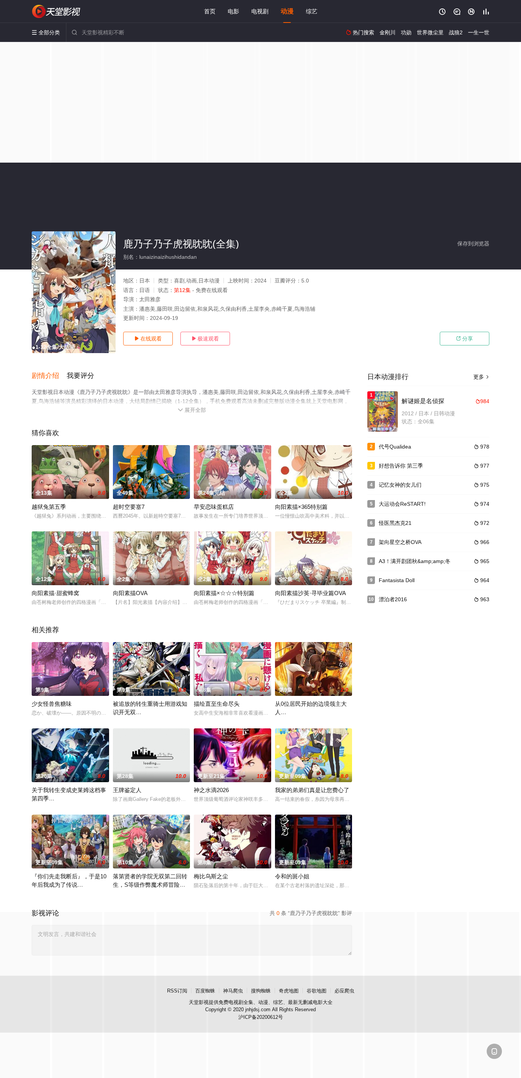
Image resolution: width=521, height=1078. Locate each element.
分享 (464, 339)
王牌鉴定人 (127, 790)
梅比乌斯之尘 (211, 876)
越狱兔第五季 (49, 506)
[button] (49, 376)
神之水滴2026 (211, 790)
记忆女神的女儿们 (400, 485)
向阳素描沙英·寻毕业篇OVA (310, 593)
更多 (481, 377)
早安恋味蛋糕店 (214, 506)
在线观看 (148, 339)
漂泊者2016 (393, 599)
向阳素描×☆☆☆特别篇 (224, 593)
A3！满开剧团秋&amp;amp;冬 (414, 561)
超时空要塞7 (129, 506)
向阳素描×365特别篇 (301, 506)
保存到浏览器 (473, 243)
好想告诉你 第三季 (401, 466)
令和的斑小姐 (292, 876)
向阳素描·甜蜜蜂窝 (55, 593)
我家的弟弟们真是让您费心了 (312, 790)
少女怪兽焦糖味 (52, 703)
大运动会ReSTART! (402, 504)
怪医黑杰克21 (395, 523)
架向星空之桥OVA (400, 542)
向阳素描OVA (130, 593)
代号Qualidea (395, 447)
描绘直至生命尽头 (217, 703)
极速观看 (205, 339)
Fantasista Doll (397, 580)
